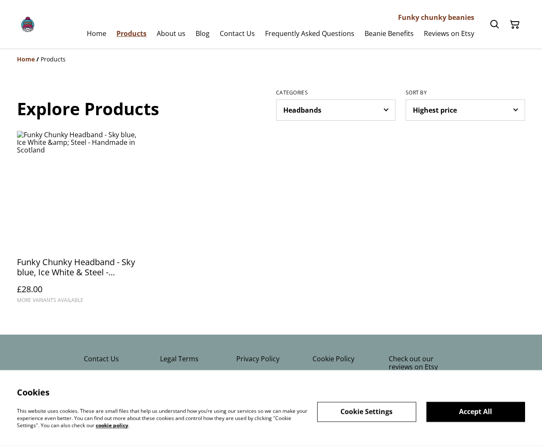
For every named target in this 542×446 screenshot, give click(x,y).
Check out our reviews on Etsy (413, 362)
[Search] (494, 24)
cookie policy (112, 425)
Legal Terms (179, 358)
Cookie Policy (333, 358)
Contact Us (101, 358)
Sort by (416, 93)
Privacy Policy (257, 358)
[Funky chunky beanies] (28, 24)
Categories (292, 93)
